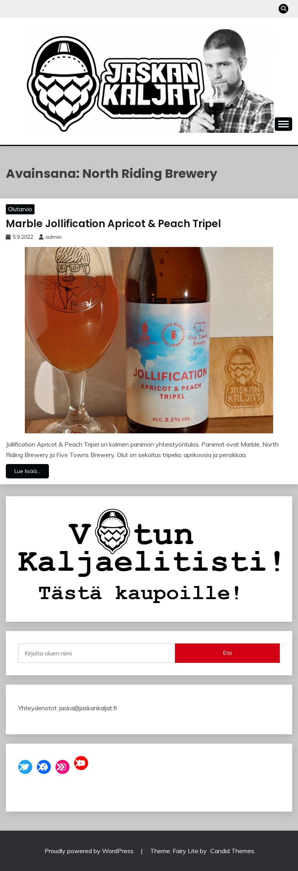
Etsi (227, 652)
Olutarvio (20, 209)
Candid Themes (232, 851)
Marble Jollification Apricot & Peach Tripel (113, 224)
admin (53, 236)
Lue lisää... (27, 471)
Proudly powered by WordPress (90, 851)
